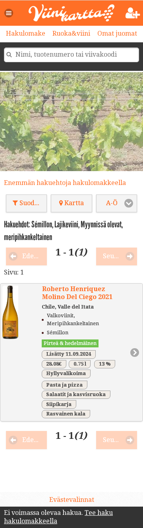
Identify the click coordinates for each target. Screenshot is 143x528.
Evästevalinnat (71, 499)
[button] (9, 13)
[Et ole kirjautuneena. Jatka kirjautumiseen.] (133, 13)
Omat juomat (117, 33)
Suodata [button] (31, 203)
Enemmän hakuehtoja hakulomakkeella (65, 183)
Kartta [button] (73, 203)
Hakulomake (25, 33)
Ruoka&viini (71, 33)
